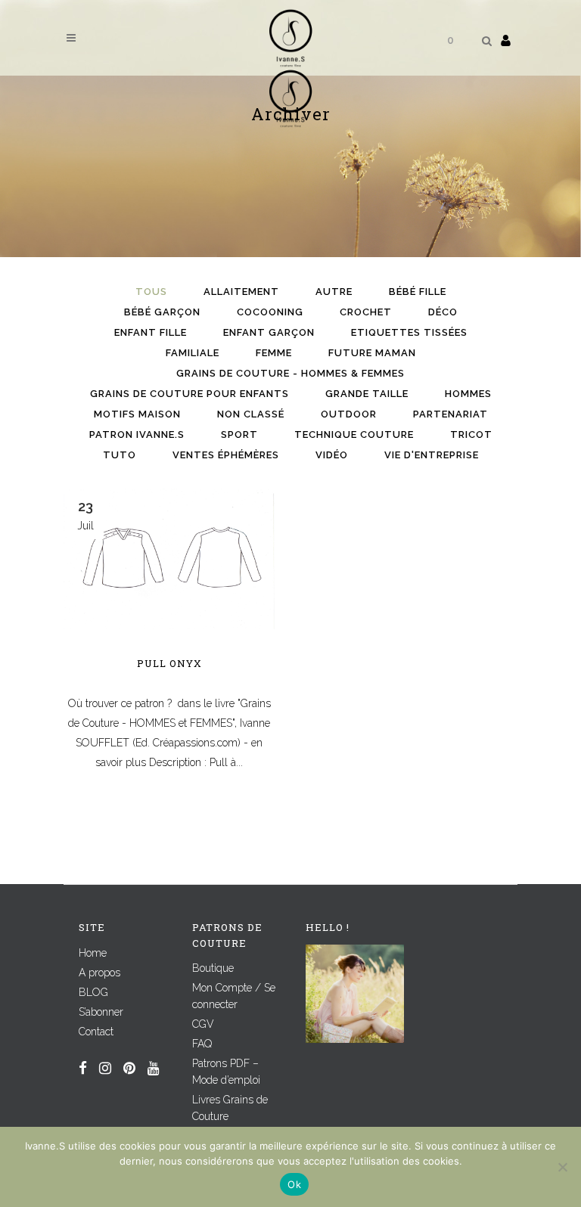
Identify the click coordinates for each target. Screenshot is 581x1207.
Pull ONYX (169, 663)
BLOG (93, 992)
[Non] (562, 1166)
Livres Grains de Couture (230, 1108)
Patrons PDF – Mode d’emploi (226, 1071)
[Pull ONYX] (169, 559)
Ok (294, 1184)
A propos (99, 973)
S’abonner (101, 1012)
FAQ (202, 1044)
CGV (203, 1024)
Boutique (213, 968)
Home (93, 953)
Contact (96, 1031)
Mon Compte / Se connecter (233, 996)
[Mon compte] (505, 40)
